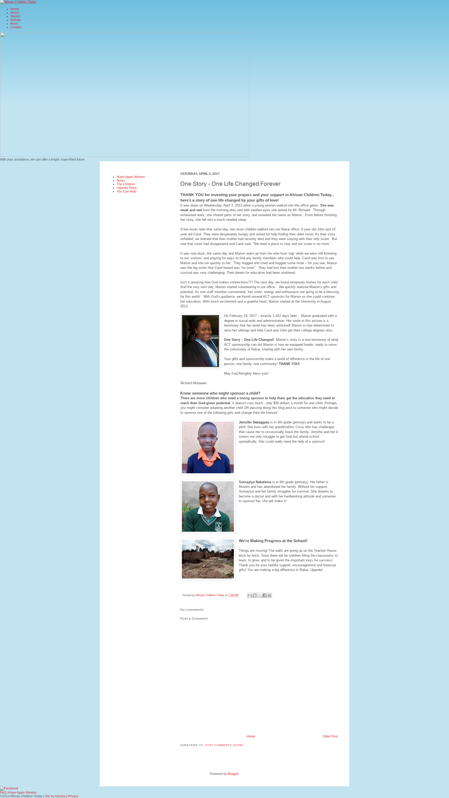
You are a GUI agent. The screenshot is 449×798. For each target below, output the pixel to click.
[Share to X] (259, 595)
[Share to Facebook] (264, 595)
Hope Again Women (131, 177)
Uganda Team (127, 188)
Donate (15, 20)
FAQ (3, 792)
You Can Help (126, 191)
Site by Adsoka (55, 796)
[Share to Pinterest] (269, 595)
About (14, 13)
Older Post (330, 736)
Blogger (233, 774)
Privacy (73, 796)
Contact (15, 27)
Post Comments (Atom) (224, 745)
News (14, 23)
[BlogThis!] (254, 595)
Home (14, 9)
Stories (15, 16)
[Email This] (249, 595)
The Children (126, 184)
